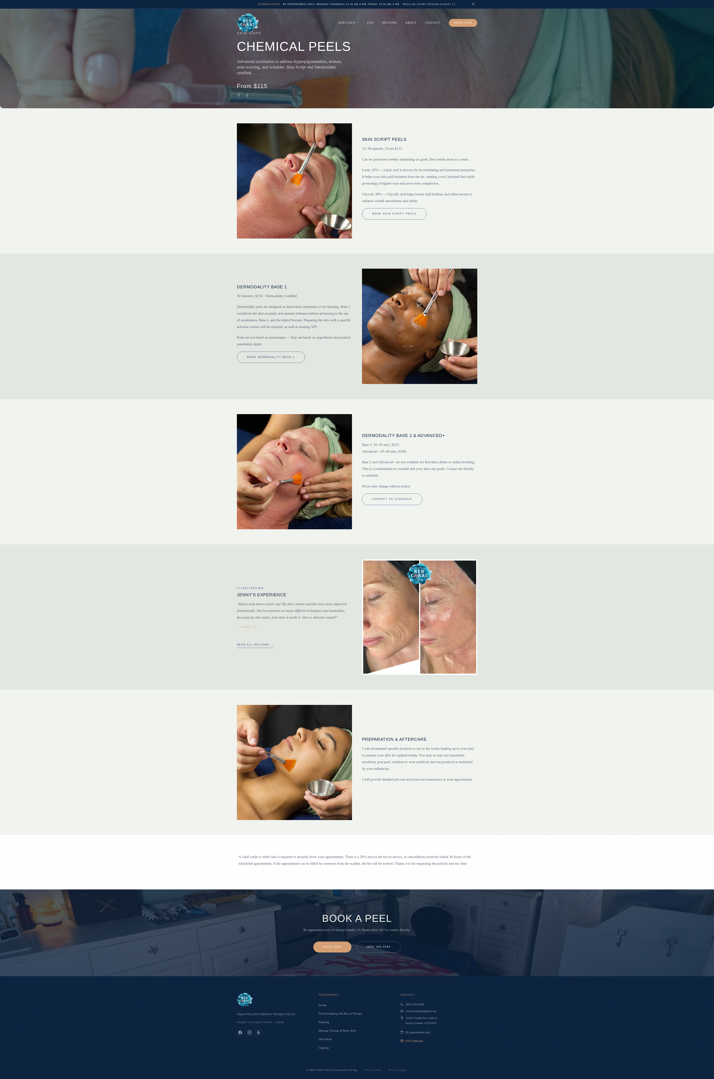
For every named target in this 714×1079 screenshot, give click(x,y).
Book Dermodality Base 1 (271, 357)
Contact (432, 23)
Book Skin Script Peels (394, 213)
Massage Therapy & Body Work (337, 1030)
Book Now (463, 23)
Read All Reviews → (255, 644)
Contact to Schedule (392, 499)
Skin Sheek (325, 1039)
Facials (323, 1005)
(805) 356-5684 (378, 947)
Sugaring (324, 1022)
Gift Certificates (414, 1040)
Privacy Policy (373, 1070)
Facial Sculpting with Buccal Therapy (340, 1013)
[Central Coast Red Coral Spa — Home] (248, 23)
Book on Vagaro (397, 1070)
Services (346, 23)
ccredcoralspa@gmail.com (421, 1011)
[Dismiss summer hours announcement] (473, 4)
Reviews (389, 23)
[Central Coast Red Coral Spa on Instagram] (249, 1033)
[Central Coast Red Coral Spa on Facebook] (240, 1033)
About (411, 23)
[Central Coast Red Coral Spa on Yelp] (258, 1033)
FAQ (370, 23)
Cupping (324, 1047)
